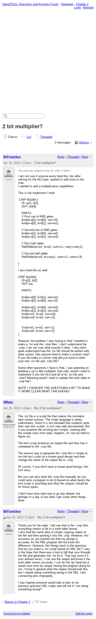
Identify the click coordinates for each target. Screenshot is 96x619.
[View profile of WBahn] (8, 420)
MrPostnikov (12, 157)
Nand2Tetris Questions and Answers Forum (30, 4)
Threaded (46, 137)
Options (84, 142)
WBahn (8, 402)
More (85, 157)
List (29, 137)
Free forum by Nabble (17, 613)
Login (77, 7)
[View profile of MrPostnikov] (8, 174)
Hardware (67, 4)
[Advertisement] (48, 58)
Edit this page (84, 613)
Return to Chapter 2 (17, 602)
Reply (61, 157)
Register (88, 7)
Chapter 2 (82, 4)
